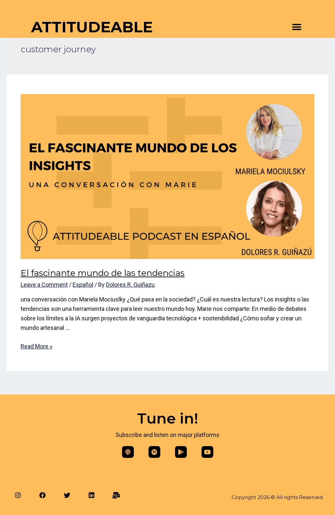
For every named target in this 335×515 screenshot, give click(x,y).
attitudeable (92, 27)
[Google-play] (181, 452)
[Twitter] (67, 495)
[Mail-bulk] (116, 495)
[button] (296, 27)
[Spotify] (154, 452)
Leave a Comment (44, 284)
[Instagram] (18, 495)
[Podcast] (128, 452)
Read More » (36, 346)
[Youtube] (207, 452)
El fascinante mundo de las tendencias (103, 273)
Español (83, 284)
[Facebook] (42, 495)
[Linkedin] (91, 495)
